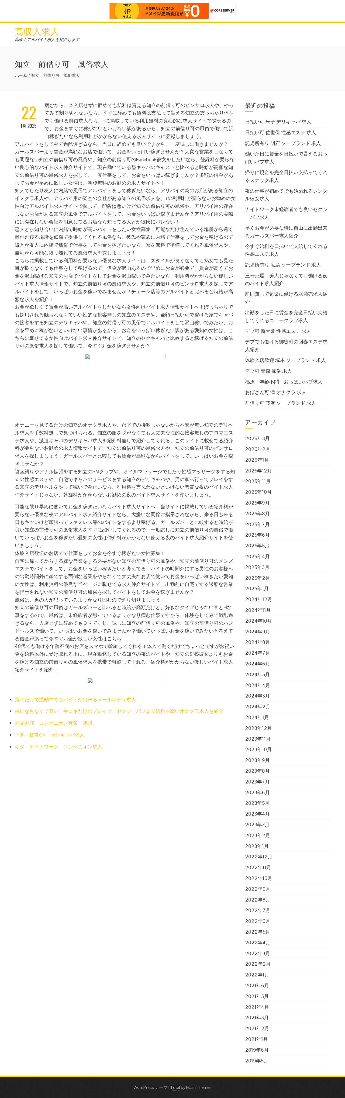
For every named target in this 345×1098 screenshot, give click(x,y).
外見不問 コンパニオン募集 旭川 (53, 723)
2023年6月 (257, 792)
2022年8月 (257, 900)
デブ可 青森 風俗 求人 (268, 371)
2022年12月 (258, 857)
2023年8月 (257, 771)
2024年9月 (257, 632)
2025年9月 (257, 503)
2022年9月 (257, 889)
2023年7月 (257, 782)
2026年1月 (257, 460)
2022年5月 (257, 932)
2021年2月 (257, 1028)
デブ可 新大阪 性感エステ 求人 (278, 331)
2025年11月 (258, 481)
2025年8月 (257, 513)
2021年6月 (257, 985)
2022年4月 (257, 943)
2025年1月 (257, 588)
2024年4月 (257, 685)
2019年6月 (257, 1050)
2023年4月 (257, 814)
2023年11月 (258, 739)
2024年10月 (258, 621)
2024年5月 (257, 674)
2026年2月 (257, 449)
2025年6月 (257, 535)
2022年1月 (257, 975)
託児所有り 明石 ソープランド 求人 (283, 143)
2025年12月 (258, 471)
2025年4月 (257, 556)
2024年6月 (257, 664)
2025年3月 (257, 567)
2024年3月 (257, 696)
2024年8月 (257, 642)
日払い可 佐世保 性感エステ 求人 (280, 132)
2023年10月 (258, 749)
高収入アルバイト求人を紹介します (47, 39)
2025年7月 (257, 524)
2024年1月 (257, 717)
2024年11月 (258, 610)
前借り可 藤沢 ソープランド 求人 (280, 403)
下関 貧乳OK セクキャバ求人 (49, 735)
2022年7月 (257, 910)
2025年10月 (258, 492)
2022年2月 (258, 964)
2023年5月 (257, 803)
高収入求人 (37, 31)
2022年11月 (258, 867)
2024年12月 (258, 599)
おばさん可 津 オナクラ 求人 (275, 392)
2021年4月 (257, 1007)
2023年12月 (258, 728)
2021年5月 (257, 996)
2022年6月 (257, 921)
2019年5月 (256, 1061)
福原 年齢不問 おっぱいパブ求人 (284, 382)
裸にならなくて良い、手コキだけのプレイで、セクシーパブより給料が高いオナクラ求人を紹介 (119, 711)
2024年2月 (257, 706)
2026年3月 (257, 438)
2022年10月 (258, 878)
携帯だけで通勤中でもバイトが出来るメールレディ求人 (75, 699)
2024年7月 (257, 653)
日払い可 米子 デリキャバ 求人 (278, 122)
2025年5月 (257, 546)
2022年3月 (257, 953)
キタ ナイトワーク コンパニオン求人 (58, 747)
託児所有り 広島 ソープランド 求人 (283, 265)
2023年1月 (257, 846)
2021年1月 (256, 1039)
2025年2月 (257, 578)
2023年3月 (257, 824)
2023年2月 (257, 835)
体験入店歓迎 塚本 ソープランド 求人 (285, 360)
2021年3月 (257, 1017)
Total (175, 1087)
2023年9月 (257, 760)
